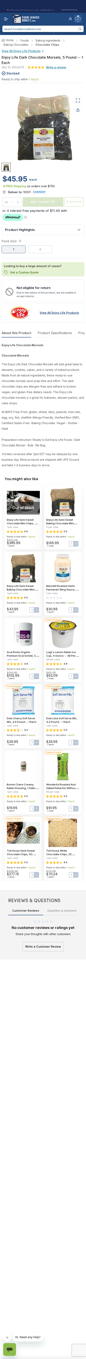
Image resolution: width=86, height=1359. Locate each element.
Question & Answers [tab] (62, 911)
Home (10, 40)
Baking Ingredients (48, 40)
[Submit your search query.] (80, 29)
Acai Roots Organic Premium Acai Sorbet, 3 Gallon (21, 655)
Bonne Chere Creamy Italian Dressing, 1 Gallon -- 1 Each (23, 788)
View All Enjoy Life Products (21, 51)
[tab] (6, 167)
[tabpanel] (43, 405)
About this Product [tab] (16, 333)
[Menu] (5, 18)
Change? (39, 191)
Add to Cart (40, 202)
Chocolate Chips (47, 44)
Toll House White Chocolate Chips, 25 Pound (59, 854)
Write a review (56, 67)
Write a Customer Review (43, 946)
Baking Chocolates (16, 44)
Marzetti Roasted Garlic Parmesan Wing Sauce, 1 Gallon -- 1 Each (61, 589)
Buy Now (75, 202)
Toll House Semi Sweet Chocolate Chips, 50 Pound (21, 854)
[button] (70, 19)
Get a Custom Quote (24, 272)
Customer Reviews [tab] (25, 911)
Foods (25, 40)
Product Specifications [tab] (55, 333)
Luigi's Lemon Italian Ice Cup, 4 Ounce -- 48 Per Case (61, 655)
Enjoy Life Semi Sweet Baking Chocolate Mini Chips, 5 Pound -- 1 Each (22, 589)
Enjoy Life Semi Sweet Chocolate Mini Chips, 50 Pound (22, 523)
